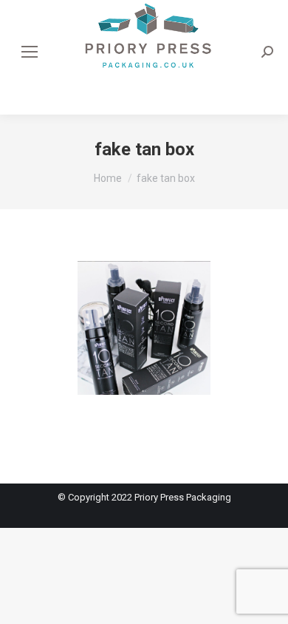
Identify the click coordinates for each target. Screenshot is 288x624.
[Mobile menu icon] (29, 52)
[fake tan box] (144, 342)
